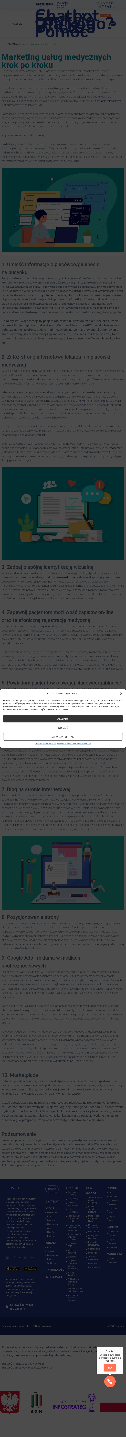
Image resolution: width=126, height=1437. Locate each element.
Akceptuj (63, 718)
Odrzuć (63, 727)
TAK (110, 1367)
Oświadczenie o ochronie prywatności (74, 743)
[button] (121, 693)
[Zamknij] (123, 1347)
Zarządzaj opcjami (63, 736)
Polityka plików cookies (45, 743)
